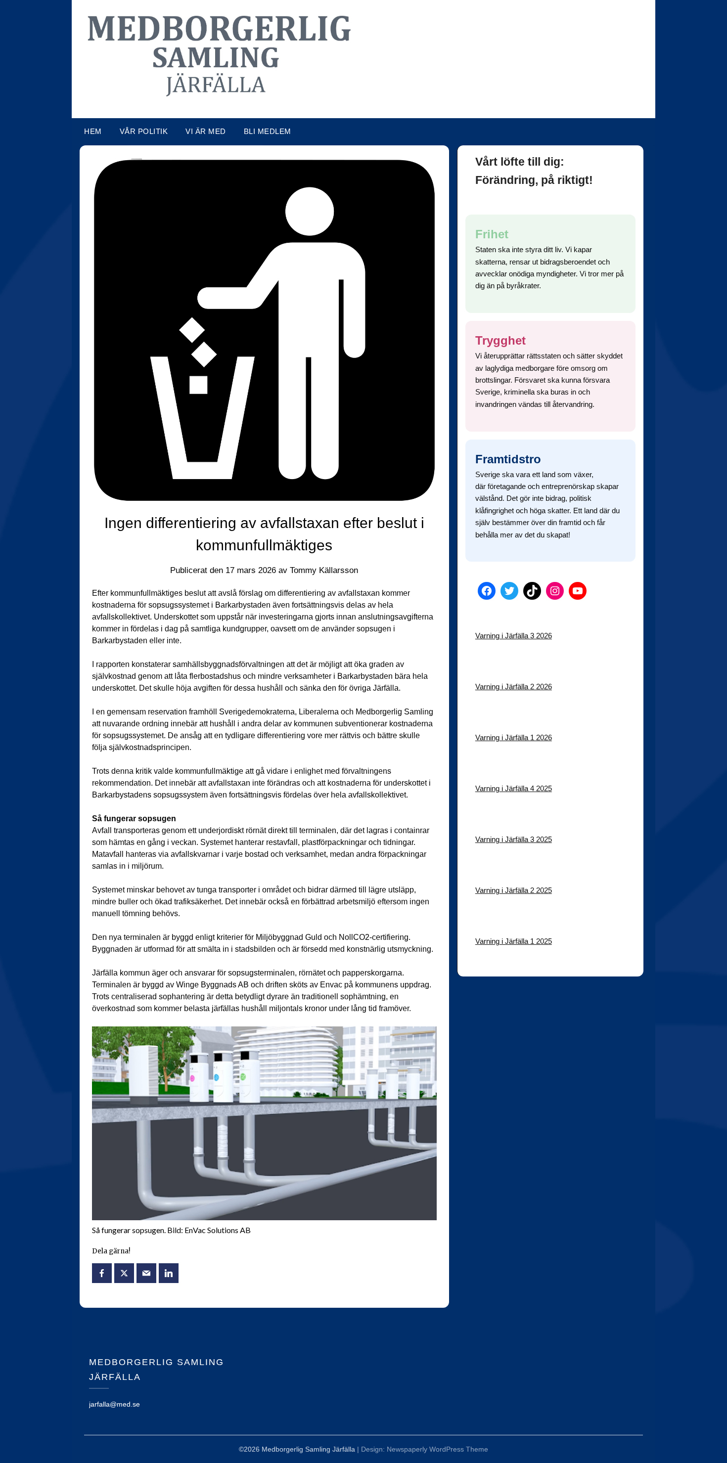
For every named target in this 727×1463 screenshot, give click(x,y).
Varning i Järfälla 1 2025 (513, 941)
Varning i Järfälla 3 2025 (513, 839)
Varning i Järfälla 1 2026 (513, 737)
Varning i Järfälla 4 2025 (513, 788)
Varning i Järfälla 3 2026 (513, 635)
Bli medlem (267, 131)
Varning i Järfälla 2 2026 (513, 686)
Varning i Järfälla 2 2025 (513, 890)
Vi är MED (205, 131)
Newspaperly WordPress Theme (437, 1449)
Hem (93, 131)
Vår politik (144, 131)
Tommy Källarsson (324, 570)
